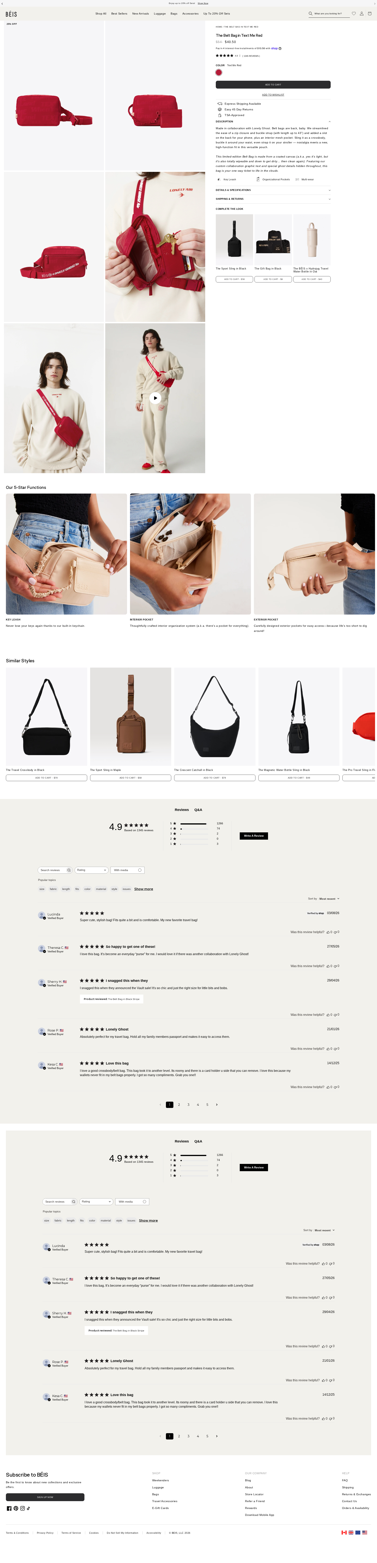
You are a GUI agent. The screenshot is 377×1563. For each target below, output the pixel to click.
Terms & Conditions (17, 1533)
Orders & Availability (355, 1508)
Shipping (348, 1487)
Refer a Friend (255, 1501)
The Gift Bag (268, 268)
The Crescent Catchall (193, 770)
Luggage (158, 1487)
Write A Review (254, 835)
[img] (217, 55)
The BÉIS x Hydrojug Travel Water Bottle (311, 270)
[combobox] (92, 870)
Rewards (251, 1508)
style (114, 889)
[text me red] (219, 72)
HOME (219, 27)
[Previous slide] (2, 3)
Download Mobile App (259, 1514)
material (101, 889)
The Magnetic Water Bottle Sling (284, 770)
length (66, 889)
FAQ (345, 1480)
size (41, 889)
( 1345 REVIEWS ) (251, 56)
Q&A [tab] (198, 810)
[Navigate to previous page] (160, 1105)
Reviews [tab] (182, 810)
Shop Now (203, 3)
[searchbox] (51, 870)
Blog (248, 1480)
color (87, 889)
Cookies (94, 1533)
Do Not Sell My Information (122, 1533)
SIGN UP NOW (45, 1497)
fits (77, 889)
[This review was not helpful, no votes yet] (335, 932)
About (249, 1487)
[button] (329, 13)
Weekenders (160, 1480)
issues (127, 889)
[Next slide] (375, 3)
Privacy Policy (45, 1533)
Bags (155, 1494)
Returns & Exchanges (356, 1494)
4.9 (236, 56)
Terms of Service (71, 1533)
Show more (143, 889)
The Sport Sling (231, 268)
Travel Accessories (165, 1501)
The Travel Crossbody (25, 770)
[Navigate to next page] (217, 1105)
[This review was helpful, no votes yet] (328, 932)
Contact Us (349, 1501)
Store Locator (254, 1494)
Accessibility (153, 1533)
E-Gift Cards (160, 1508)
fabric (53, 889)
